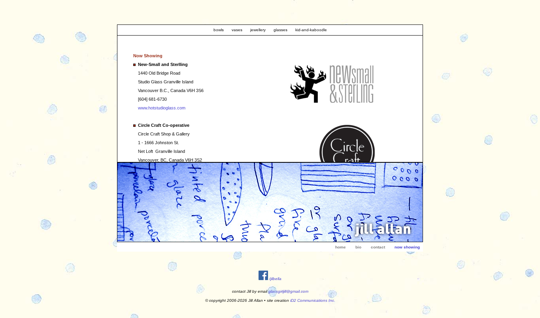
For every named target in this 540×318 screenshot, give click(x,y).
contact (378, 247)
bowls (218, 30)
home (340, 247)
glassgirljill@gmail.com (288, 291)
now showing (407, 247)
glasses (280, 30)
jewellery (258, 30)
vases (237, 30)
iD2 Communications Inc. (312, 300)
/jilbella (275, 279)
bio (358, 247)
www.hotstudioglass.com (161, 107)
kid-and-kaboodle (311, 30)
